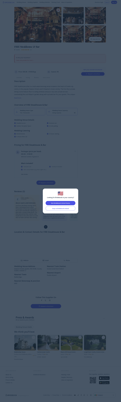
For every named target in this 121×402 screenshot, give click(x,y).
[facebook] (41, 300)
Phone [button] (68, 260)
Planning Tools (55, 2)
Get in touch (46, 77)
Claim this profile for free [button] (24, 60)
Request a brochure (94, 74)
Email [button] (47, 260)
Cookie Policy (46, 395)
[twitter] (45, 300)
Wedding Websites (44, 2)
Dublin (18, 50)
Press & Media (10, 380)
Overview (19, 77)
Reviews (36, 77)
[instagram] (49, 300)
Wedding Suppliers (33, 2)
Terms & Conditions (67, 395)
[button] (17, 24)
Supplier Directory (66, 377)
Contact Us (9, 382)
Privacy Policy (56, 395)
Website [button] (25, 260)
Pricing (28, 77)
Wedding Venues (21, 2)
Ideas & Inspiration (66, 2)
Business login (99, 2)
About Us (8, 374)
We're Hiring (9, 377)
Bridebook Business (39, 374)
